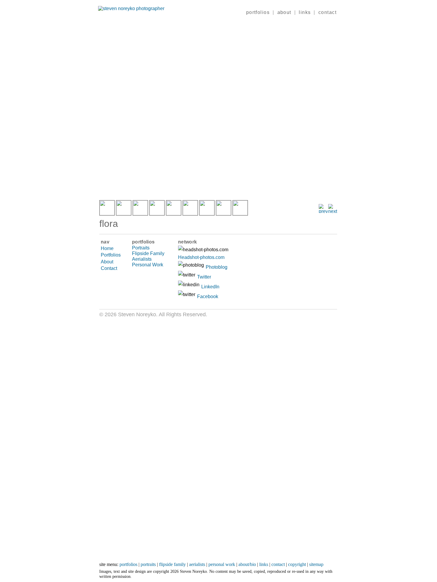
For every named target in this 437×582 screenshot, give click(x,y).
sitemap (316, 564)
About (107, 261)
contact (327, 12)
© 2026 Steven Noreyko (127, 314)
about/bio (247, 564)
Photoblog (216, 267)
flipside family (172, 564)
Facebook (207, 296)
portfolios (258, 12)
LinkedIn (210, 286)
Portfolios (111, 254)
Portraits (141, 247)
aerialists (197, 564)
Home (107, 248)
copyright (297, 564)
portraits (148, 564)
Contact (109, 268)
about (284, 12)
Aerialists (142, 259)
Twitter (204, 276)
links (305, 12)
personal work (221, 564)
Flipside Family (148, 253)
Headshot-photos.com (201, 257)
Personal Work (147, 264)
